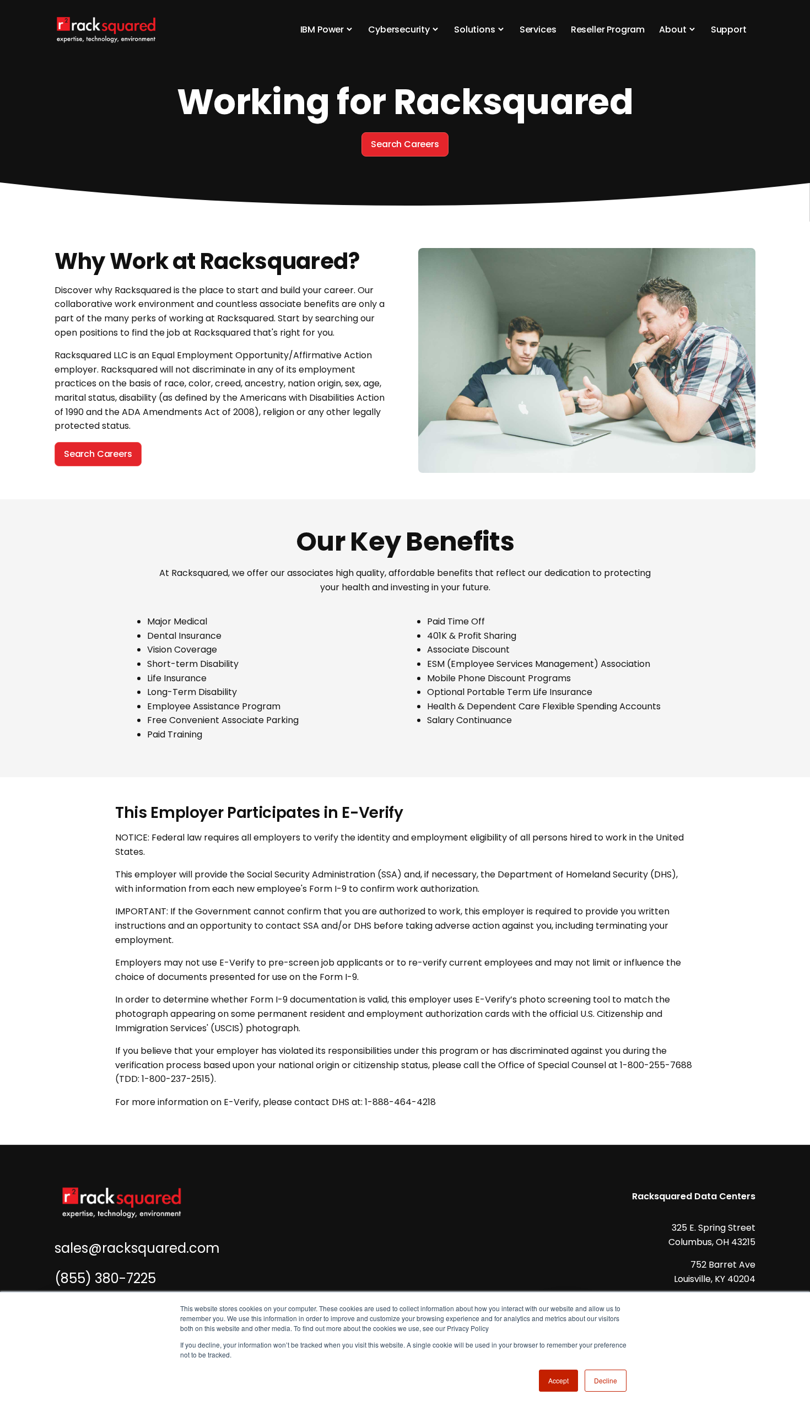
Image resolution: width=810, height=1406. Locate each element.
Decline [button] (605, 1380)
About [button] (672, 29)
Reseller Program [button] (608, 29)
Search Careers (405, 144)
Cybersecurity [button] (399, 29)
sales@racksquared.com (137, 1248)
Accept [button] (558, 1380)
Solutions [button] (474, 29)
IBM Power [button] (322, 29)
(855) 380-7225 (105, 1278)
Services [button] (538, 29)
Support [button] (729, 29)
